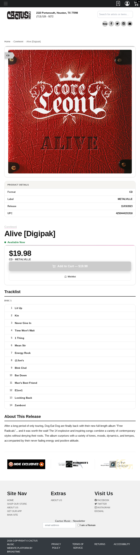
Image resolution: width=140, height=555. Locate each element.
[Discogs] (105, 24)
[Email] (130, 24)
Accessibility (122, 544)
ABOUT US (14, 507)
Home (7, 41)
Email (100, 511)
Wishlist (72, 276)
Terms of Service (77, 546)
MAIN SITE (12, 515)
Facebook (103, 500)
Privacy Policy (56, 546)
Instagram (103, 507)
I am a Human (88, 525)
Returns (99, 544)
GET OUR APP (14, 511)
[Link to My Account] (127, 4)
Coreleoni (18, 41)
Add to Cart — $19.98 (72, 266)
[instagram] (123, 24)
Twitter (102, 504)
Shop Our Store (17, 504)
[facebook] (111, 24)
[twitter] (117, 24)
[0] (136, 4)
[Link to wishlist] (118, 4)
